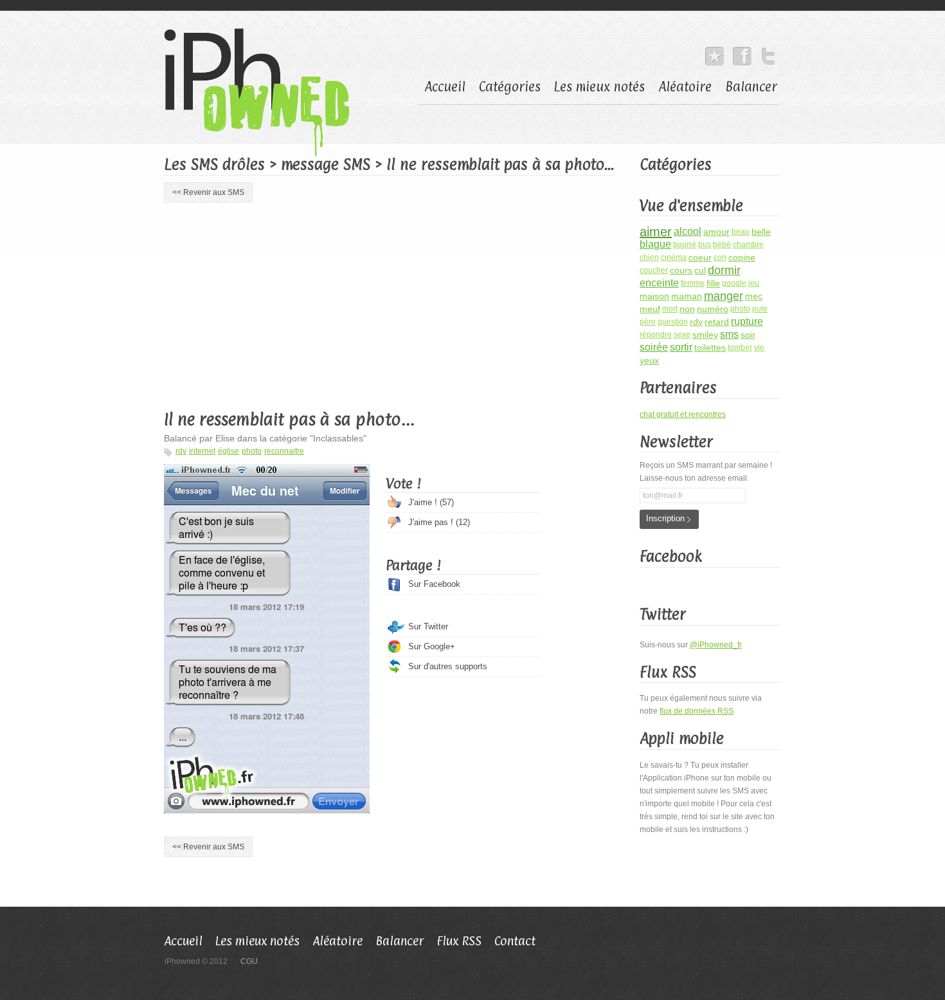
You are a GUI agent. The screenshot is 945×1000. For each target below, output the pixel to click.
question (673, 321)
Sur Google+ (431, 646)
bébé (722, 244)
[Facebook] (742, 53)
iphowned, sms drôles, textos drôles (263, 92)
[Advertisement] (272, 304)
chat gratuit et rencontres (683, 414)
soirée (654, 347)
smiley (705, 334)
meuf (650, 309)
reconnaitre (284, 451)
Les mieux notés (599, 87)
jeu (753, 283)
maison (654, 296)
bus (704, 244)
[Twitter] (768, 53)
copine (741, 257)
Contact (515, 941)
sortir (681, 347)
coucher (654, 270)
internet (202, 451)
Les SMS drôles (214, 164)
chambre (748, 244)
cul (700, 270)
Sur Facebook (434, 584)
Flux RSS (459, 941)
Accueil (444, 87)
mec (753, 296)
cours (681, 270)
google (734, 283)
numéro (712, 309)
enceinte (659, 282)
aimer (656, 232)
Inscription (665, 518)
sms (729, 334)
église (228, 451)
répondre (656, 334)
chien (649, 257)
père (648, 321)
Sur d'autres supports (447, 666)
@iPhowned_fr (716, 644)
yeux (649, 360)
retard (717, 322)
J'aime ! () (431, 502)
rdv (181, 451)
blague (655, 244)
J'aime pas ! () (439, 522)
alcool (687, 231)
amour (716, 232)
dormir (724, 270)
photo (252, 451)
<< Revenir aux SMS (208, 192)
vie (759, 347)
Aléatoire (685, 87)
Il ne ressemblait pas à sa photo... (289, 419)
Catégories (510, 87)
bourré (684, 244)
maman (686, 296)
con (720, 257)
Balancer (751, 87)
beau (741, 231)
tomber (740, 347)
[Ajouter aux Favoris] (714, 53)
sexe (682, 334)
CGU (249, 961)
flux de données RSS (697, 711)
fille (713, 283)
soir (748, 334)
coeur (700, 257)
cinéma (674, 257)
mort (670, 308)
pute (760, 308)
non (687, 309)
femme (693, 283)
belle (761, 232)
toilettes (710, 347)
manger (723, 296)
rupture (747, 321)
